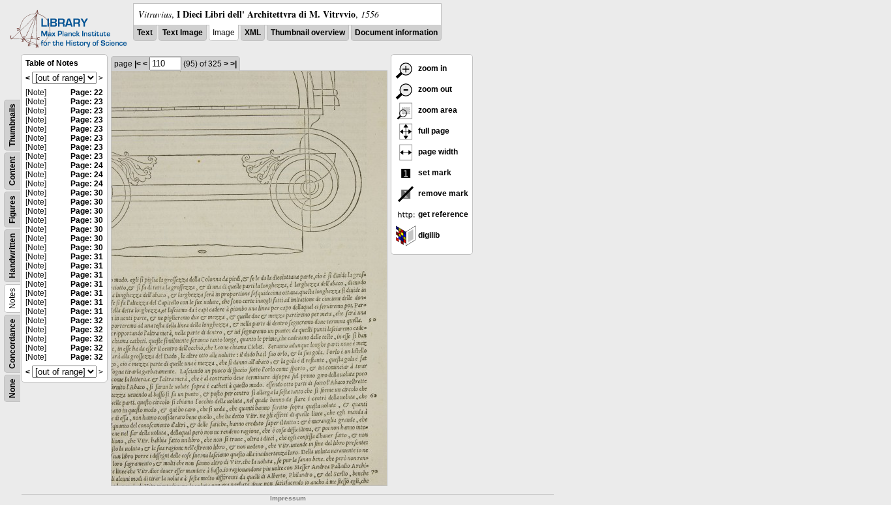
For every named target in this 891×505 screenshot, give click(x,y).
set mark (433, 172)
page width (437, 151)
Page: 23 (86, 101)
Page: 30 (86, 192)
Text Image (182, 32)
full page (432, 131)
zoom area (436, 110)
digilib (428, 235)
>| (233, 63)
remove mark (442, 193)
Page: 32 (86, 320)
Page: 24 (86, 165)
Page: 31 (86, 256)
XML (253, 32)
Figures (12, 209)
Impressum (288, 498)
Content (12, 171)
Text (145, 32)
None (12, 388)
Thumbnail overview (308, 32)
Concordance (12, 344)
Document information (396, 32)
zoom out (434, 89)
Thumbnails (12, 125)
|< (137, 63)
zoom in (431, 68)
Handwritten (12, 255)
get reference (442, 214)
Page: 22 (86, 92)
